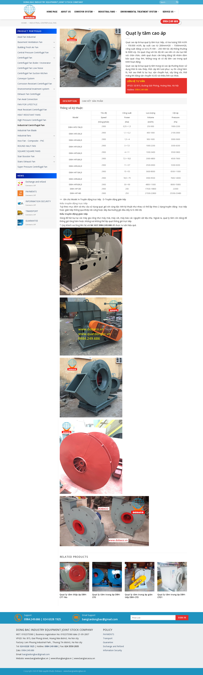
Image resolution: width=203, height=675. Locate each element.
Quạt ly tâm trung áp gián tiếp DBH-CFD (138, 596)
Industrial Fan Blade (27, 130)
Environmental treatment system (139, 12)
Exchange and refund (36, 182)
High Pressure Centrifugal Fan (32, 120)
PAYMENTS (31, 191)
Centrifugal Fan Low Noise (30, 68)
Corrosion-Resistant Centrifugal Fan (35, 83)
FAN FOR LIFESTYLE (27, 104)
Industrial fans (106, 12)
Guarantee (108, 642)
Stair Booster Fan (26, 156)
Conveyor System (83, 12)
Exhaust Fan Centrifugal (29, 94)
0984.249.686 (32, 619)
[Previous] (60, 583)
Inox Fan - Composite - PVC (31, 140)
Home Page (52, 12)
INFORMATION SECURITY (38, 201)
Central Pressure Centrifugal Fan (33, 52)
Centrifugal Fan (25, 57)
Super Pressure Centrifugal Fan (32, 166)
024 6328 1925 (52, 619)
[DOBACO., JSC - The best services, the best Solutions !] (30, 11)
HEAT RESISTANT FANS (29, 114)
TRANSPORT (32, 211)
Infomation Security (112, 650)
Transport (107, 638)
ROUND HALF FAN (27, 146)
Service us (168, 12)
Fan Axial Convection (28, 99)
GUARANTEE (32, 221)
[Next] (187, 583)
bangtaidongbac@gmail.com (100, 619)
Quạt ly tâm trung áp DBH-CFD (106, 596)
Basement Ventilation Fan (30, 42)
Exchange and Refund (113, 646)
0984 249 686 (170, 21)
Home (24, 23)
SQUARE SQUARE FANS (29, 151)
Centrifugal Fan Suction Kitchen (33, 73)
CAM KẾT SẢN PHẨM (92, 101)
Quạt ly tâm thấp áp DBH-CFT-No (73, 596)
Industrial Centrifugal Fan (31, 125)
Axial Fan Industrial (27, 36)
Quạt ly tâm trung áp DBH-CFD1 (171, 596)
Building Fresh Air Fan (28, 47)
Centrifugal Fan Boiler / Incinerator (34, 62)
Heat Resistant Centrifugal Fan (32, 109)
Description (70, 101)
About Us (66, 12)
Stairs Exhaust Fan (26, 161)
